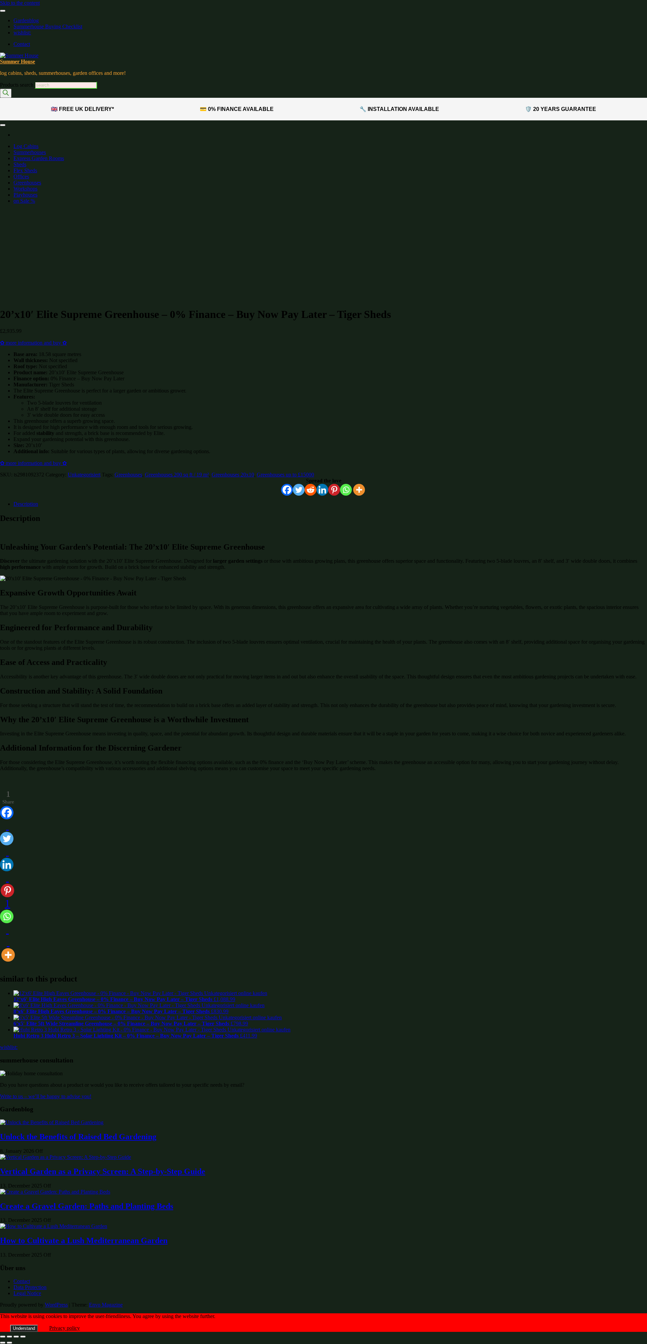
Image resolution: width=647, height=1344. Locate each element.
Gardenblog (26, 20)
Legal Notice (27, 1293)
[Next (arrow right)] (9, 1343)
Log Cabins (25, 146)
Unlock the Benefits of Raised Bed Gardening (78, 1136)
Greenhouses (27, 182)
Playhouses (25, 195)
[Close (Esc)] (23, 1337)
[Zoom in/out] (2, 1337)
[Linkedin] (322, 490)
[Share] (16, 1337)
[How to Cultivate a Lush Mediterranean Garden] (53, 1226)
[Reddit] (310, 490)
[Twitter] (299, 490)
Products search (17, 85)
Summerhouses (29, 152)
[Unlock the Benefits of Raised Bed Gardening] (51, 1122)
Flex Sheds (25, 170)
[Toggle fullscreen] (9, 1337)
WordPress (56, 1305)
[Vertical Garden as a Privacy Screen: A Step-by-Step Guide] (65, 1157)
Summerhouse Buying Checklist (47, 26)
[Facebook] (287, 490)
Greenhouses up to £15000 (47, 292)
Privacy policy (64, 1328)
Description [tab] (25, 504)
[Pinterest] (334, 490)
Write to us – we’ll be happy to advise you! (45, 1096)
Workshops (25, 189)
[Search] (5, 93)
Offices (21, 176)
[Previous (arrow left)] (2, 1343)
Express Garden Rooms (38, 158)
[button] (15, 237)
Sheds (19, 164)
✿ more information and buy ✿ (33, 343)
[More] (359, 490)
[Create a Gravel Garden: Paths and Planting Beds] (55, 1192)
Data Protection (30, 1287)
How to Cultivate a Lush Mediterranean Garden (83, 1240)
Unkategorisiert (84, 474)
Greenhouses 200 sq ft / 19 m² (177, 474)
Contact (21, 44)
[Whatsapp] (346, 490)
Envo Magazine (106, 1305)
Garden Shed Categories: (33, 259)
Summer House (17, 61)
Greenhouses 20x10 (233, 474)
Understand (24, 1328)
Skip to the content (20, 3)
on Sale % (24, 201)
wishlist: (22, 32)
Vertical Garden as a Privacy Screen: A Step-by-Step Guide (102, 1171)
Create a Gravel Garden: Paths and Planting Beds (86, 1206)
